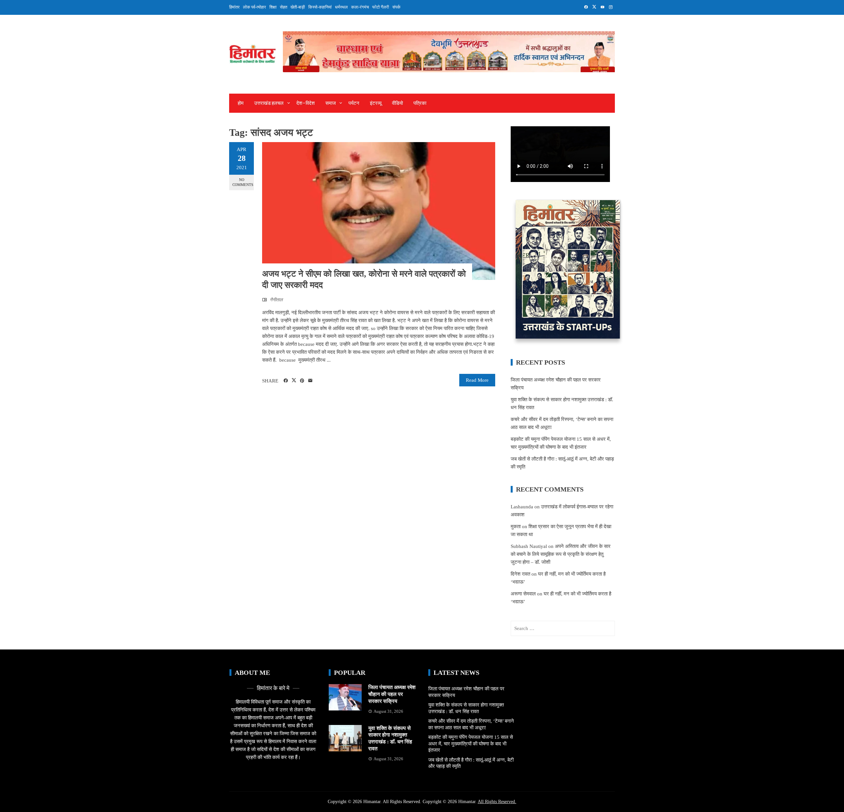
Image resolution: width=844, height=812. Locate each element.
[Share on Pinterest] (302, 380)
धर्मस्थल (341, 7)
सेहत (283, 7)
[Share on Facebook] (286, 380)
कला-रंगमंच (360, 7)
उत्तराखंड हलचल (269, 103)
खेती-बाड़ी (297, 7)
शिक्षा (273, 7)
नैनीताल (276, 299)
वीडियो (397, 103)
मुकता (516, 526)
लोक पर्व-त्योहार (254, 7)
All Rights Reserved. (497, 801)
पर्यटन (353, 103)
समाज (330, 103)
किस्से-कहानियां (320, 7)
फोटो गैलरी (380, 7)
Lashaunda (522, 506)
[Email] (310, 380)
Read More (477, 380)
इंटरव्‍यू (375, 103)
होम (241, 103)
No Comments (242, 182)
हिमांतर (234, 7)
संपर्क (396, 7)
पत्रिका (419, 103)
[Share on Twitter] (294, 380)
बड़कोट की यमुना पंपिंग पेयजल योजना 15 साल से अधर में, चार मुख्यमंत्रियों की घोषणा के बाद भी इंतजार (470, 744)
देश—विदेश (305, 103)
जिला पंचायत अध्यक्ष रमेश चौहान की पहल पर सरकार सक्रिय (391, 694)
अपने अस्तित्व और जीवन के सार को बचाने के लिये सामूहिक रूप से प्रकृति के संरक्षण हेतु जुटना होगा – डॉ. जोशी (561, 554)
